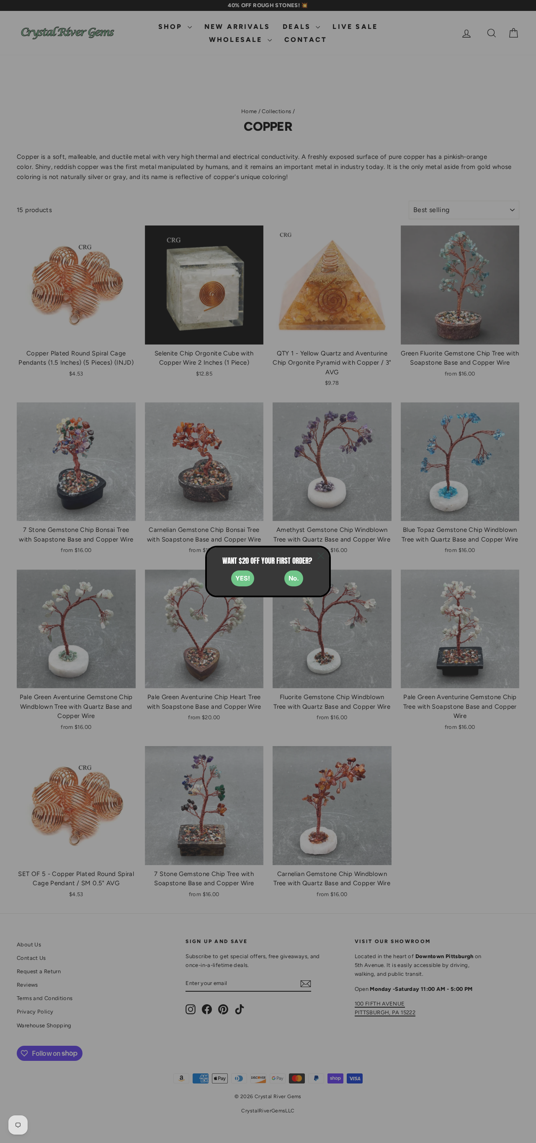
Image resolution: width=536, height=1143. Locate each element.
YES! (242, 578)
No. (294, 578)
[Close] (321, 556)
